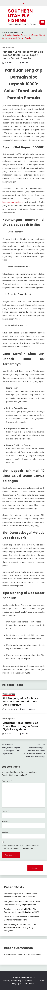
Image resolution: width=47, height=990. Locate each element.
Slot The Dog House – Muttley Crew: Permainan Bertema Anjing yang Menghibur (20, 927)
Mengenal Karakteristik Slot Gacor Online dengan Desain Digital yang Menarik (21, 726)
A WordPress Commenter (15, 954)
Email (5, 821)
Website (6, 832)
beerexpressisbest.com (13, 202)
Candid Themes (27, 983)
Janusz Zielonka (28, 709)
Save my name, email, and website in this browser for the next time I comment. (20, 847)
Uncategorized (9, 47)
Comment (7, 781)
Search (35, 868)
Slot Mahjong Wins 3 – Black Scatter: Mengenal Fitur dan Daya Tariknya (20, 701)
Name (5, 811)
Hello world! (35, 954)
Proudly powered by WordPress (18, 980)
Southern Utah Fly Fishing (20, 16)
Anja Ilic (25, 63)
